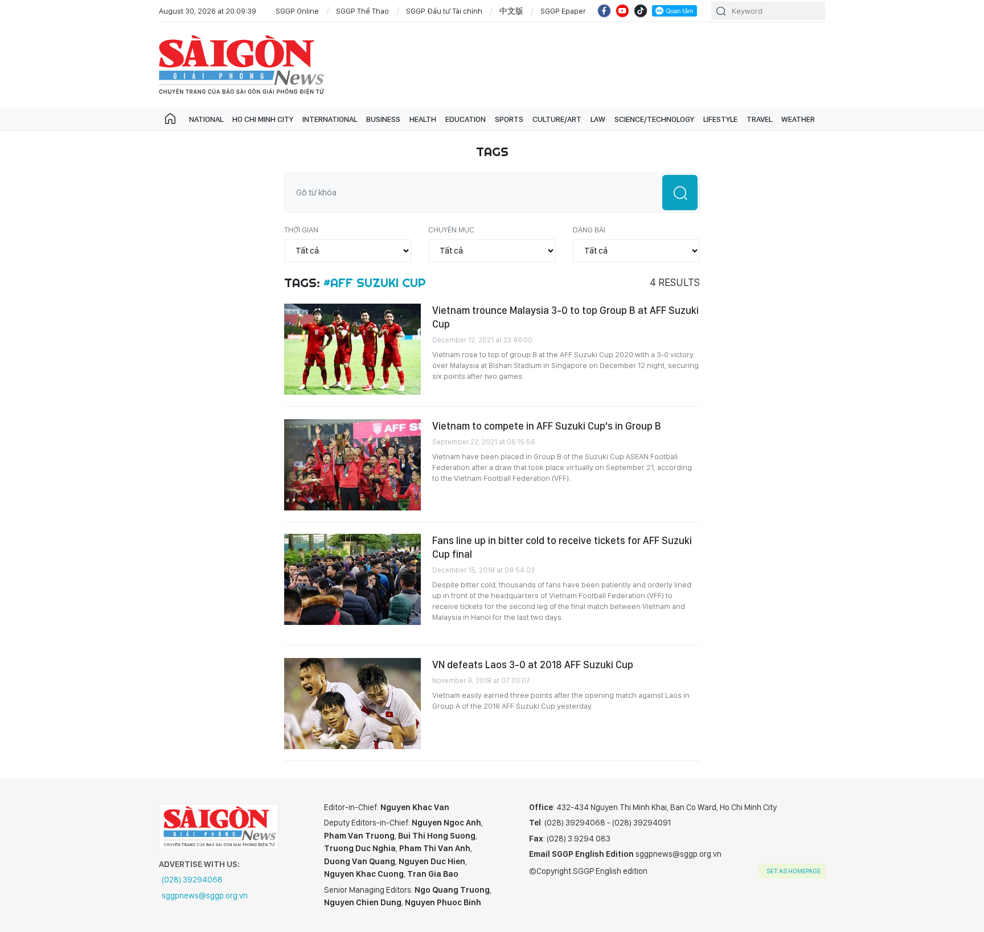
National (206, 119)
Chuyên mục (451, 229)
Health (422, 119)
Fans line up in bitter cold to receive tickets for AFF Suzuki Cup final (562, 547)
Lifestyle (720, 119)
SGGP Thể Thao (362, 10)
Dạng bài (589, 229)
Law (598, 119)
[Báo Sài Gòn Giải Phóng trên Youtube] (622, 11)
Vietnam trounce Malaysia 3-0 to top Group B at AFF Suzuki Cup (565, 317)
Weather (798, 119)
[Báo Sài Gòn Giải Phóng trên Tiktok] (640, 11)
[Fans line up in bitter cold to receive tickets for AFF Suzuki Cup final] (352, 579)
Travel (759, 119)
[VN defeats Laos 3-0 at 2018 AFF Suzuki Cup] (352, 703)
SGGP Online (297, 10)
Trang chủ (170, 119)
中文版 (511, 10)
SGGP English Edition (241, 65)
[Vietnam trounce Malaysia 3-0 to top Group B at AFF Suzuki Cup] (352, 349)
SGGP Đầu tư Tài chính (444, 10)
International (329, 119)
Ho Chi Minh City (262, 119)
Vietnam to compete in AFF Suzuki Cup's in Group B (546, 426)
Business (383, 119)
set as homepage (793, 871)
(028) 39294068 (192, 879)
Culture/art (556, 119)
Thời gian (301, 229)
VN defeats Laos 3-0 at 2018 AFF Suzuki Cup (532, 665)
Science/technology (654, 119)
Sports (509, 119)
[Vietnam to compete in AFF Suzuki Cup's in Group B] (352, 464)
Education (465, 119)
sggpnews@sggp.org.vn (205, 895)
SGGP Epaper (563, 10)
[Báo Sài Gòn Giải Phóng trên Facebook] (604, 11)
